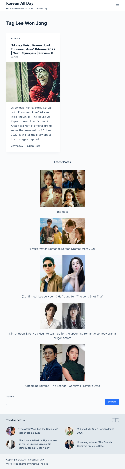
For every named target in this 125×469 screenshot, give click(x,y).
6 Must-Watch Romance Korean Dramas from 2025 (62, 248)
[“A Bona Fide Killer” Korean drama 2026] (69, 431)
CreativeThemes (39, 463)
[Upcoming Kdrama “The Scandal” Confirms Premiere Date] (62, 362)
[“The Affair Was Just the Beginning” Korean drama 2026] (10, 431)
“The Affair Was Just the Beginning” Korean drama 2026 (38, 431)
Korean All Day (20, 3)
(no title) (62, 211)
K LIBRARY (15, 39)
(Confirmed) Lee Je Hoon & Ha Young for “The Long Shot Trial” (62, 296)
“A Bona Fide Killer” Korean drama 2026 (95, 431)
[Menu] (117, 5)
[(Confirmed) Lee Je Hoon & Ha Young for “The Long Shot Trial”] (62, 273)
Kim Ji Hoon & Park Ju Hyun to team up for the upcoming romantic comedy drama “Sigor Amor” (38, 444)
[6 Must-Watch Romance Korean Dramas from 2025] (62, 231)
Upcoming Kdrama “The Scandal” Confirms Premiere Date (62, 385)
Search (10, 396)
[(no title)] (62, 188)
